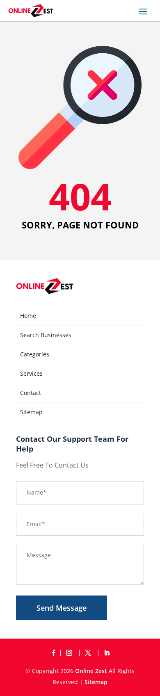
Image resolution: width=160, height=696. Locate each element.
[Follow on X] (89, 653)
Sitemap (31, 412)
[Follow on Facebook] (53, 653)
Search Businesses (45, 335)
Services (31, 373)
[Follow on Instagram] (70, 653)
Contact (30, 393)
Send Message (62, 608)
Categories (34, 354)
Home (28, 315)
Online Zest (91, 671)
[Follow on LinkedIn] (107, 653)
